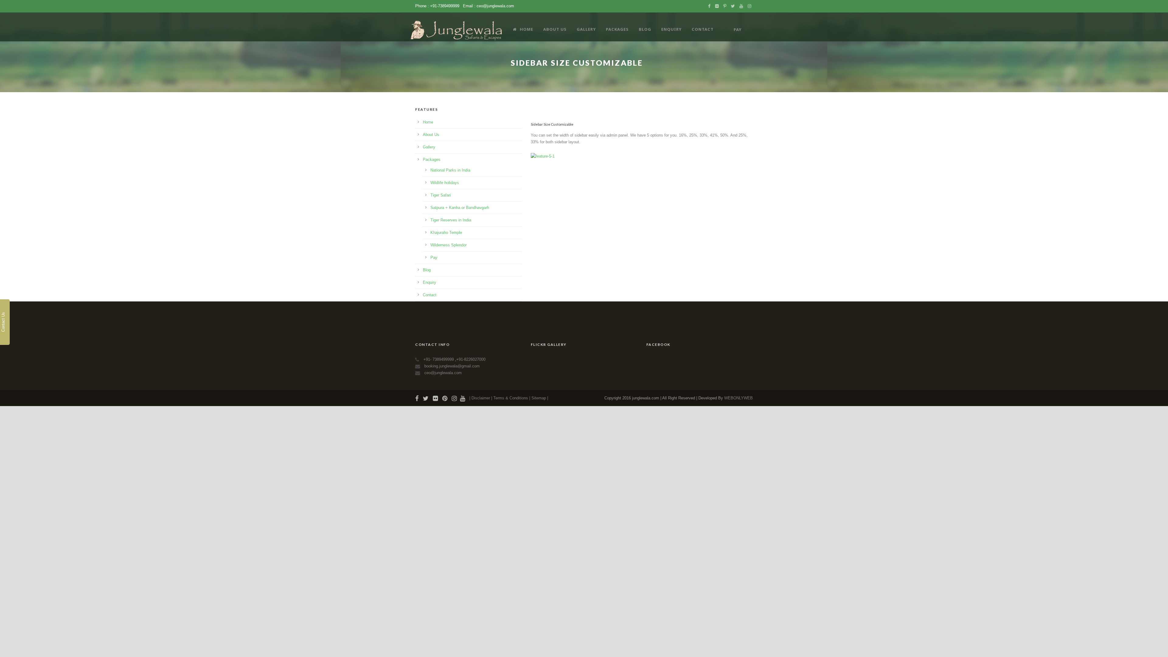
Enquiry (671, 29)
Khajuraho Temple (446, 232)
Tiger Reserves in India (450, 220)
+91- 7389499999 (439, 359)
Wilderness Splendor (448, 245)
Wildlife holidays (444, 182)
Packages (617, 29)
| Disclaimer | (480, 398)
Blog (645, 29)
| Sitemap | (538, 398)
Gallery (586, 29)
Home (526, 29)
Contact (703, 29)
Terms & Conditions (511, 398)
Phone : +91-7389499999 (438, 6)
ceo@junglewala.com (495, 6)
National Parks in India (450, 170)
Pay (433, 257)
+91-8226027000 (470, 359)
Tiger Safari (440, 195)
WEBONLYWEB (738, 398)
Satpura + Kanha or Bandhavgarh (459, 207)
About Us (555, 29)
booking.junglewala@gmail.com (452, 366)
